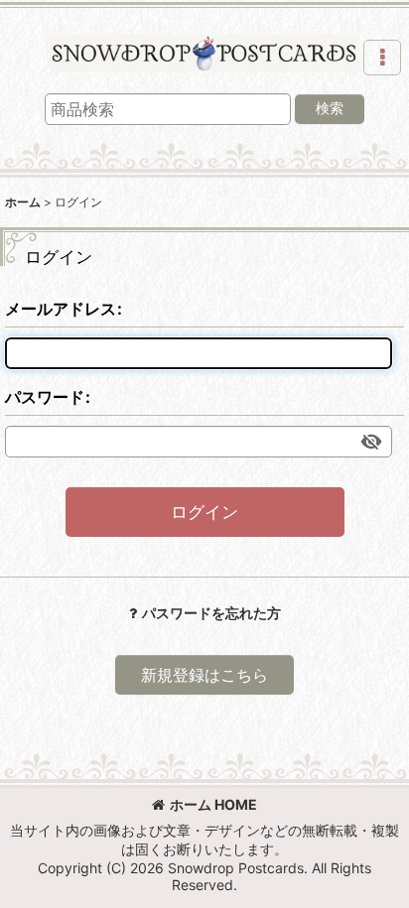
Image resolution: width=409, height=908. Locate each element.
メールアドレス (60, 309)
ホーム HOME (213, 804)
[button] (382, 57)
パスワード (44, 397)
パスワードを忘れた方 (211, 612)
